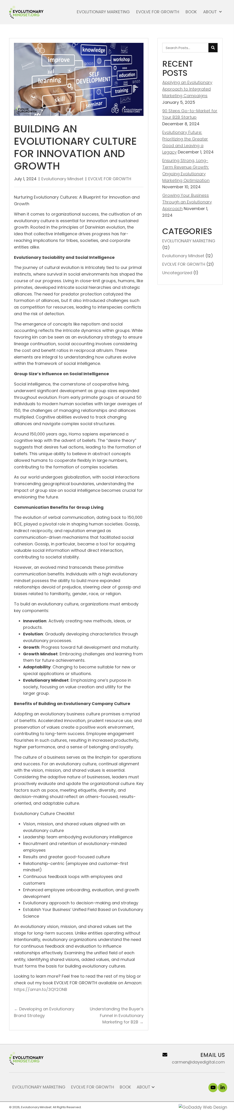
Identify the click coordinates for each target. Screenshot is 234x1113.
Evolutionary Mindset (62, 179)
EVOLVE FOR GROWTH (109, 179)
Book (125, 1087)
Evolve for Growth (92, 1087)
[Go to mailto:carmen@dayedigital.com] (192, 1058)
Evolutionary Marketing (38, 1087)
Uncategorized (177, 273)
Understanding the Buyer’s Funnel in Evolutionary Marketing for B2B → (117, 1015)
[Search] (213, 47)
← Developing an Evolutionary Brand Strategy (44, 1012)
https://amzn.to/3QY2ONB (40, 989)
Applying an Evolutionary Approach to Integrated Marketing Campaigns (187, 88)
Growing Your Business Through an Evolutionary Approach (187, 201)
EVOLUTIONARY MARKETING (188, 241)
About (143, 1087)
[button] (213, 1087)
